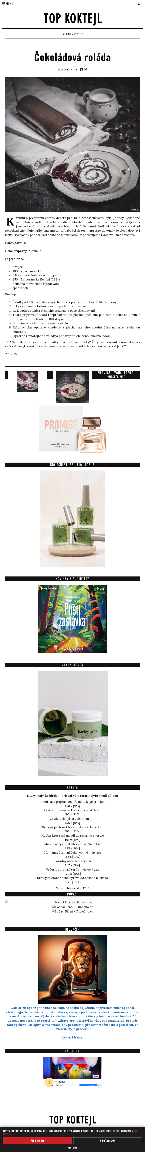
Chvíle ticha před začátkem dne (72, 819)
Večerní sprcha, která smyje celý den (72, 869)
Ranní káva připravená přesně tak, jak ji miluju (72, 802)
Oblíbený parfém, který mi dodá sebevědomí (72, 827)
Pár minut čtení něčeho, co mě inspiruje (72, 852)
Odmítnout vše (108, 1140)
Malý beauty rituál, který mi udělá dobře (72, 844)
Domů (68, 34)
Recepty (78, 34)
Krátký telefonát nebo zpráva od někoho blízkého (72, 878)
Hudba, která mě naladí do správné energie (72, 835)
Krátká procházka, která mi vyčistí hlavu (72, 810)
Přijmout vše (37, 1140)
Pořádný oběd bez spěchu (72, 861)
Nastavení (72, 1147)
